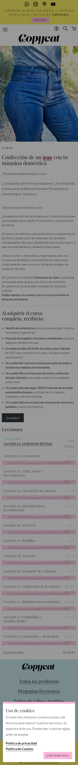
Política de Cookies (19, 749)
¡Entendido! (58, 755)
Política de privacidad (21, 743)
